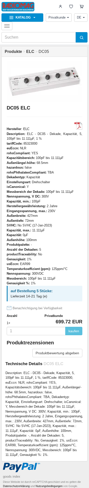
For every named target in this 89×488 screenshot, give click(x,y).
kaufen (73, 331)
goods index (11, 476)
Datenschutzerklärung (16, 486)
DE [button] (79, 17)
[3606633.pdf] (78, 126)
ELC (26, 129)
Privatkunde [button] (57, 17)
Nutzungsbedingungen (49, 486)
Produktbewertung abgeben (57, 353)
